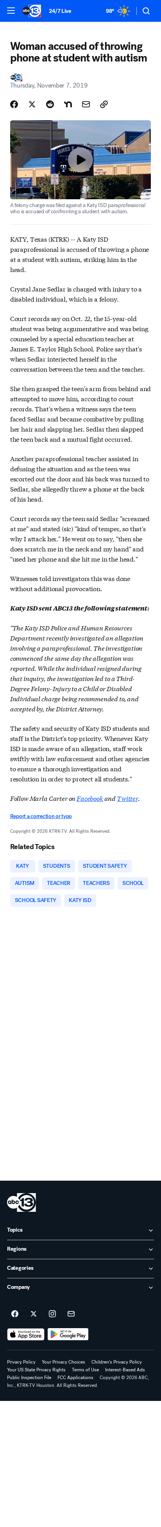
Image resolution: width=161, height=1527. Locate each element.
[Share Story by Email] (86, 104)
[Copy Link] (104, 104)
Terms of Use (85, 1369)
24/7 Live (60, 11)
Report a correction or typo (41, 816)
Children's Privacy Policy (116, 1362)
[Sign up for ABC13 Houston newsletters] (71, 1314)
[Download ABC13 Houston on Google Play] (68, 1334)
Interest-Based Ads (125, 1369)
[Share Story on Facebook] (14, 104)
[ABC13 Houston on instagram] (52, 1314)
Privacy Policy (21, 1362)
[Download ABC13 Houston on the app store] (26, 1334)
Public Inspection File (29, 1377)
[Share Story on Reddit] (50, 104)
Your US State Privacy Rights (36, 1369)
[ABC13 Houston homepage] (31, 11)
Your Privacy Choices (63, 1362)
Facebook (90, 797)
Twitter (127, 797)
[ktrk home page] (21, 1202)
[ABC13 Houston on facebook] (15, 1314)
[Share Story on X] (32, 104)
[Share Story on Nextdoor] (68, 104)
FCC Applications (75, 1377)
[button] (11, 10)
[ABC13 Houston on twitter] (33, 1314)
